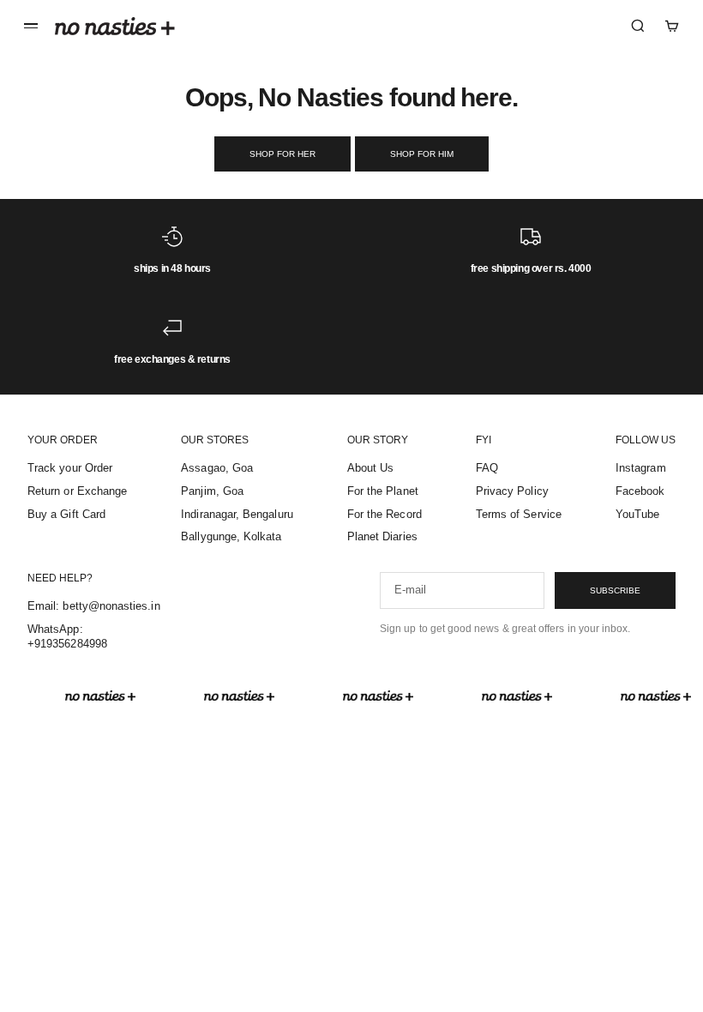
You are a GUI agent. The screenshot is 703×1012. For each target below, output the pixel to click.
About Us (370, 467)
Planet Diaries (382, 536)
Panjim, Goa (212, 491)
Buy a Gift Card (66, 514)
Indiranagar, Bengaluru (236, 514)
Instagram (641, 467)
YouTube (637, 514)
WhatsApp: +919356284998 (67, 636)
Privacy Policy (512, 491)
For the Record (384, 514)
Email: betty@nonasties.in (93, 605)
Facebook (640, 491)
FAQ (487, 467)
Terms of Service (519, 514)
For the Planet (382, 491)
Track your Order (69, 467)
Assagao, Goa (217, 467)
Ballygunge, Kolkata (231, 536)
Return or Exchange (77, 491)
